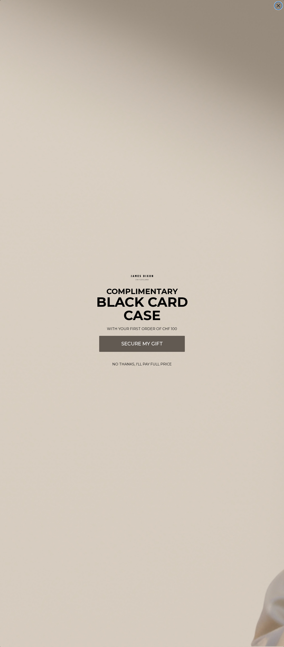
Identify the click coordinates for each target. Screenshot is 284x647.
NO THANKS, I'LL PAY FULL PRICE (142, 364)
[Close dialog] (278, 6)
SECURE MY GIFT (142, 344)
